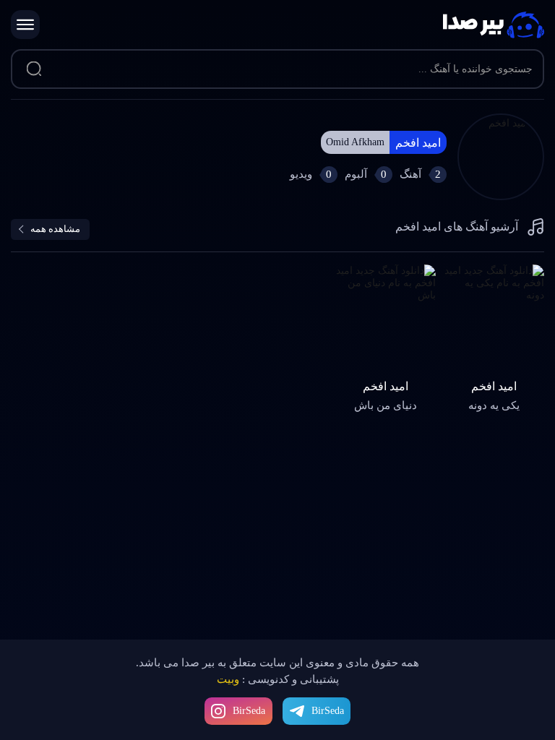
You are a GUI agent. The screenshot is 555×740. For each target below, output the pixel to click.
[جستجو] (33, 69)
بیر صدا (493, 25)
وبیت (228, 679)
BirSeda (249, 710)
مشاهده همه (55, 228)
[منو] (25, 24)
